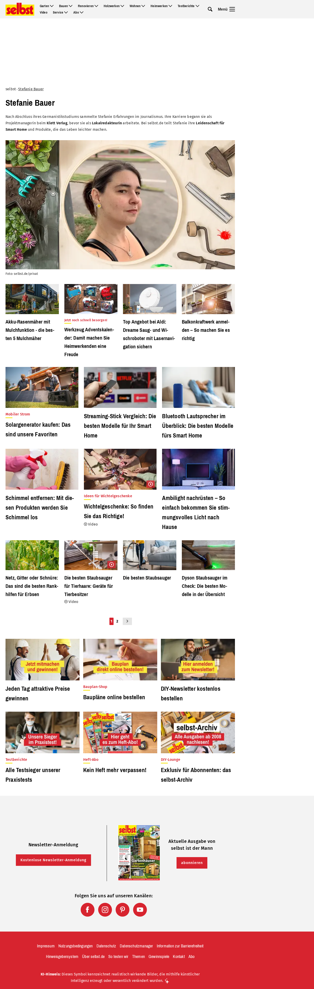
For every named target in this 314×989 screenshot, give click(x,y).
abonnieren (192, 863)
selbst (11, 89)
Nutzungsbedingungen (75, 946)
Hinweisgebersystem (62, 957)
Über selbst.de (93, 957)
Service (58, 12)
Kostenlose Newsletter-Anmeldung (53, 860)
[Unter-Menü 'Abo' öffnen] (81, 12)
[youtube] (140, 910)
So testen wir (118, 957)
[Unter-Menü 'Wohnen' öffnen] (143, 6)
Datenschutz (106, 946)
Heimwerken (159, 6)
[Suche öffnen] (210, 9)
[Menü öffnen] (232, 9)
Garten (44, 6)
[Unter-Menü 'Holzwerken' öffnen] (122, 6)
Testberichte (186, 6)
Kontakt (179, 957)
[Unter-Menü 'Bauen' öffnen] (70, 6)
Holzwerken (112, 6)
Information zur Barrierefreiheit (180, 946)
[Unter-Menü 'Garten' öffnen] (52, 6)
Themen (138, 957)
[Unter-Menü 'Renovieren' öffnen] (96, 6)
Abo (76, 12)
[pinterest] (122, 910)
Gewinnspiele (158, 957)
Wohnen (135, 6)
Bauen (63, 6)
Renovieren (86, 6)
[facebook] (87, 910)
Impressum (46, 946)
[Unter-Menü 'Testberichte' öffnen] (197, 6)
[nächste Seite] (127, 621)
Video (43, 12)
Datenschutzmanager (136, 946)
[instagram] (105, 910)
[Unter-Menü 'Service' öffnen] (66, 12)
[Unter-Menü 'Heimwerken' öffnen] (170, 6)
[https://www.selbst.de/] (20, 9)
